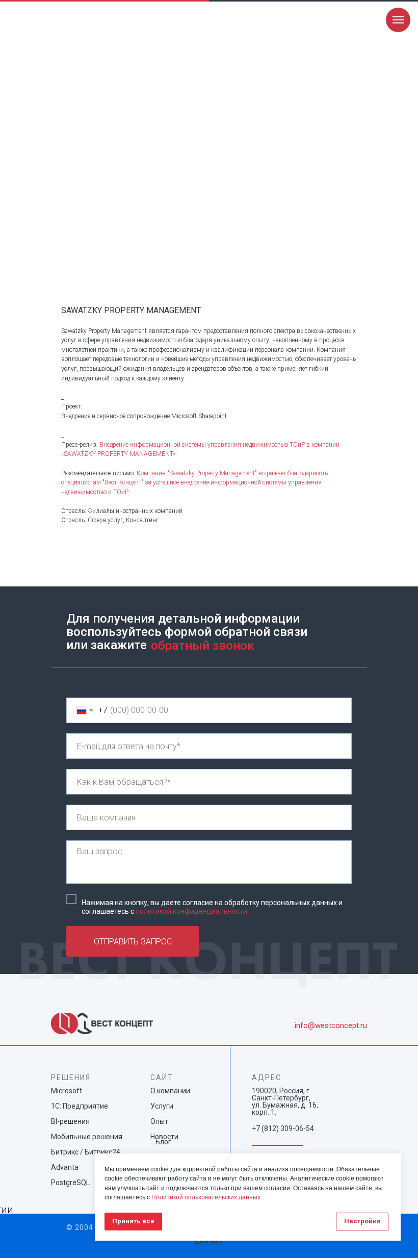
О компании (170, 1091)
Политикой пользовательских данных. (206, 1197)
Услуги (161, 1106)
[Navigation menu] (398, 19)
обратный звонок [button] (202, 645)
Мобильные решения (86, 1137)
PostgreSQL (70, 1182)
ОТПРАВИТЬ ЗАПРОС (133, 941)
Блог (163, 1142)
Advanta (65, 1167)
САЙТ (161, 1077)
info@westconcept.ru (331, 1025)
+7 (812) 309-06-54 (283, 1128)
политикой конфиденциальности (191, 911)
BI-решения (70, 1121)
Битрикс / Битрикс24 (85, 1152)
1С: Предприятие (79, 1106)
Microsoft (66, 1091)
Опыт (159, 1121)
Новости (164, 1137)
